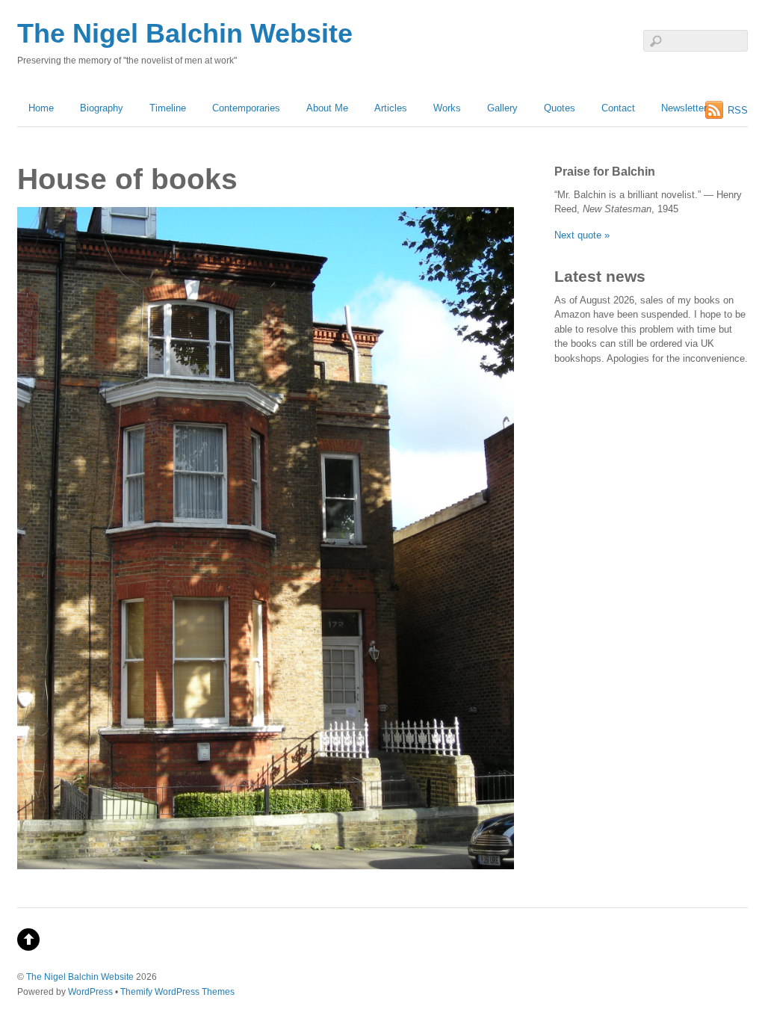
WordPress (90, 991)
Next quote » (582, 235)
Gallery (502, 108)
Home (41, 108)
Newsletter (684, 108)
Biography (101, 108)
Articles (390, 108)
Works (447, 108)
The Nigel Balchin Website (80, 976)
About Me (327, 108)
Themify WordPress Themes (177, 991)
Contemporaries (246, 108)
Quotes (559, 108)
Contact (618, 108)
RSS (738, 110)
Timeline (167, 108)
